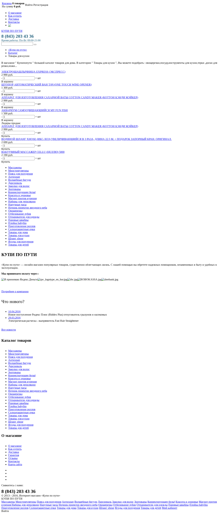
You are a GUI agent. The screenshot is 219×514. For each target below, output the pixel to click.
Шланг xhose (15, 238)
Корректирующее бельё (22, 192)
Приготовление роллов (21, 226)
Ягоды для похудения (20, 241)
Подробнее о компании (15, 291)
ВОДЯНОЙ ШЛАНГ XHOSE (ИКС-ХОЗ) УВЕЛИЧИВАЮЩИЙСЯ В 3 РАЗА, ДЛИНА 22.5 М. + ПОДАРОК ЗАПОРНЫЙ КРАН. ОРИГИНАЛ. (86, 139)
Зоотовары (14, 189)
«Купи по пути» (17, 49)
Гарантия (13, 455)
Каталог (13, 52)
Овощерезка (15, 210)
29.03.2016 (14, 317)
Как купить (15, 15)
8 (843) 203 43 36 (17, 36)
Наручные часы (17, 204)
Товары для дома (18, 232)
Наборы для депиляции (22, 201)
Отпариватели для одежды (23, 216)
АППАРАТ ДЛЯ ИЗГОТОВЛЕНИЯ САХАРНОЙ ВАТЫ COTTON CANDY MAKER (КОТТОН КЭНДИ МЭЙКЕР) (69, 97)
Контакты (14, 22)
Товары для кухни (18, 235)
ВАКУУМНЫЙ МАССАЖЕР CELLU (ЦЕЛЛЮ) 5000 (33, 151)
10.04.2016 (14, 311)
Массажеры (15, 167)
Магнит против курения (22, 198)
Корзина (7, 3)
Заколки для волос (19, 186)
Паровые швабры (18, 220)
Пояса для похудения (20, 173)
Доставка (13, 18)
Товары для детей (18, 244)
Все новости (8, 329)
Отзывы (13, 458)
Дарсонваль (15, 183)
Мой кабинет (169, 507)
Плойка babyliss (17, 223)
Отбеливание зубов (19, 213)
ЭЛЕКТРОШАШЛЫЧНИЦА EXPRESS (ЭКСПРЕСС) (33, 71)
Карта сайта (15, 464)
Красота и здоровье (19, 195)
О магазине (15, 12)
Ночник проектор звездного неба (27, 207)
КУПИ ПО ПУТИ (11, 30)
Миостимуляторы (18, 170)
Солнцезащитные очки (21, 229)
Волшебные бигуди (19, 179)
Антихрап (14, 176)
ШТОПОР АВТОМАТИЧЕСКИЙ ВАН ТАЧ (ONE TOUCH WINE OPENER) (46, 84)
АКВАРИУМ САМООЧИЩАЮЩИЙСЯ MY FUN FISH (34, 110)
